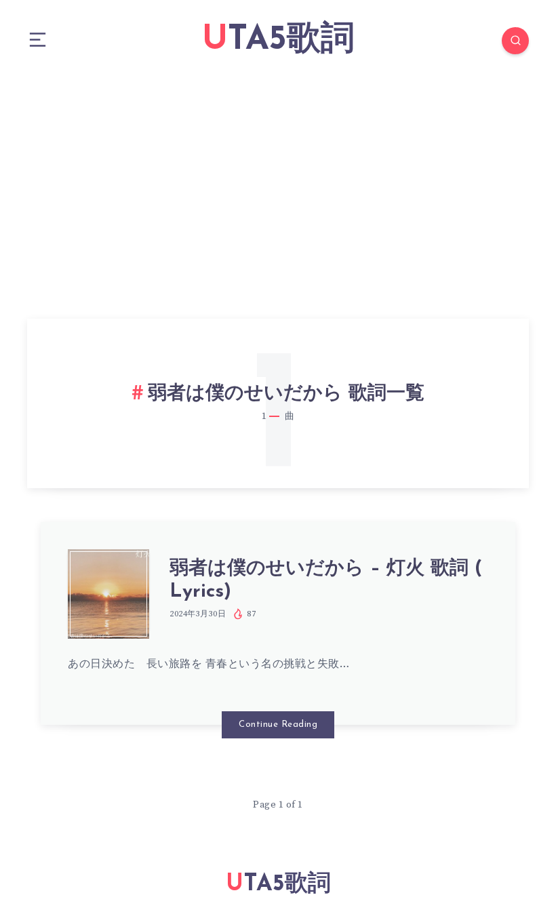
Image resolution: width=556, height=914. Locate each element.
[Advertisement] (278, 183)
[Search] (515, 40)
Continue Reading (278, 724)
